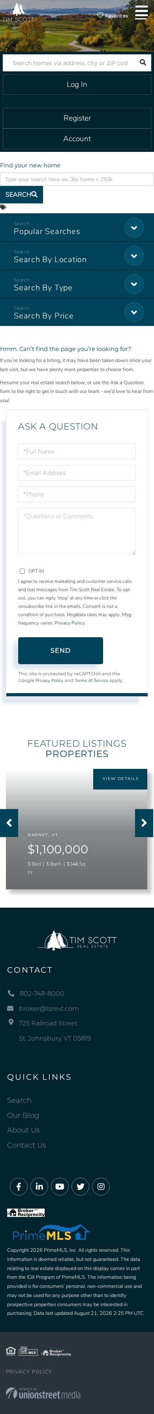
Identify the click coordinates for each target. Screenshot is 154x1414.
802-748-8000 (42, 993)
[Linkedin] (39, 1187)
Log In (77, 84)
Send (61, 650)
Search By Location (50, 259)
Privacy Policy (70, 623)
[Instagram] (100, 1187)
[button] (142, 62)
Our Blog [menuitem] (23, 1115)
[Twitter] (80, 1187)
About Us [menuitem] (23, 1130)
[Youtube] (59, 1187)
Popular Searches (47, 231)
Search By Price (44, 315)
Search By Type (43, 287)
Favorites (116, 16)
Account (77, 139)
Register (77, 118)
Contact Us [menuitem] (26, 1145)
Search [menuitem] (19, 1100)
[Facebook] (18, 1187)
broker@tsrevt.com (49, 1008)
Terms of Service (91, 680)
